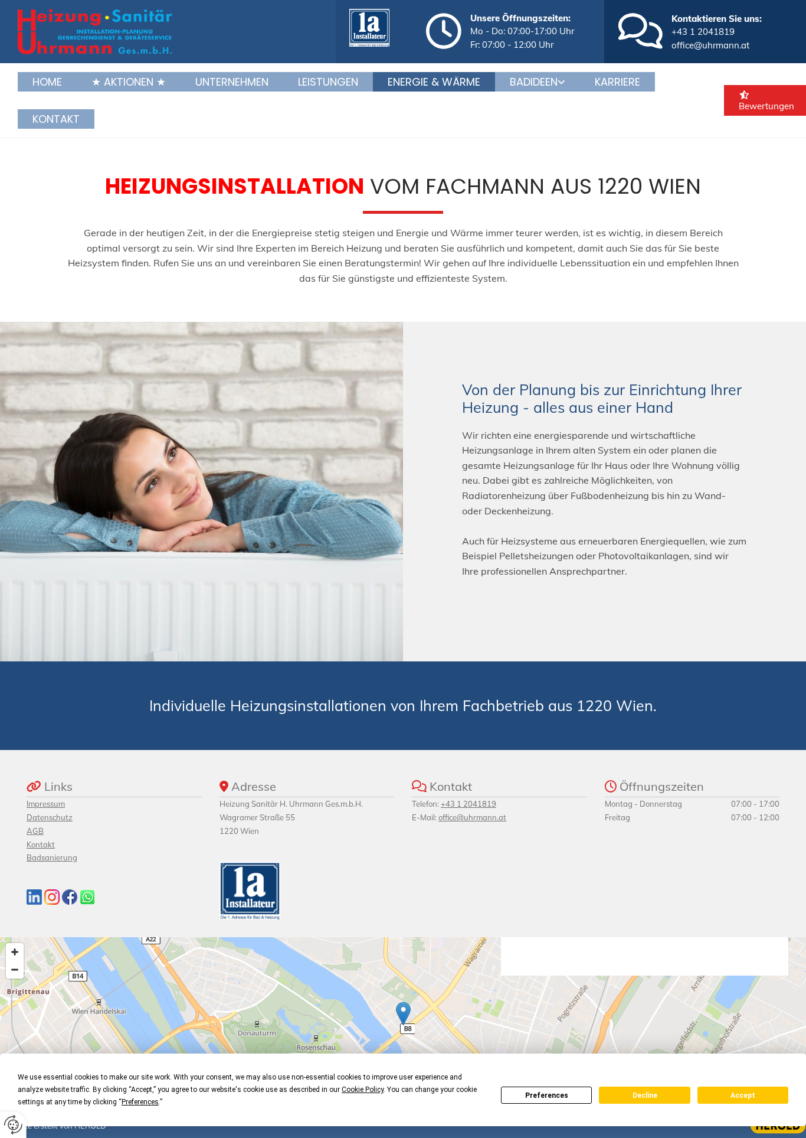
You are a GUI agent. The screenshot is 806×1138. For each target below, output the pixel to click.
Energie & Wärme (434, 81)
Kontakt (56, 119)
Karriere (617, 81)
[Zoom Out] (15, 970)
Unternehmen (231, 81)
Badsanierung (52, 857)
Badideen (534, 81)
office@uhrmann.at (710, 45)
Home (47, 81)
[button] (403, 1014)
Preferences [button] (140, 1102)
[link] (537, 81)
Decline (645, 1095)
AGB (35, 831)
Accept (742, 1095)
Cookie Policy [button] (363, 1089)
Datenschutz (50, 817)
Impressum (46, 803)
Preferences (546, 1095)
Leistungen (328, 81)
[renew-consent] (13, 1124)
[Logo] (172, 31)
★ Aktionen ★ (128, 81)
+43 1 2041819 (703, 31)
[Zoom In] (15, 952)
